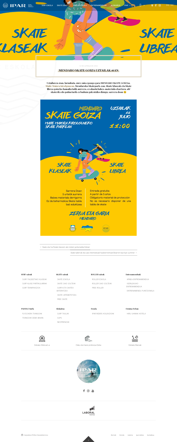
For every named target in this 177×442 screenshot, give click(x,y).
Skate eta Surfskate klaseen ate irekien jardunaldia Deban (66, 247)
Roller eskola (80, 5)
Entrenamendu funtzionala (140, 291)
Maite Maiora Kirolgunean (60, 86)
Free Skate (62, 299)
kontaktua (150, 435)
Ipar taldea (140, 435)
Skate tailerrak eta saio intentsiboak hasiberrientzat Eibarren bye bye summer (103, 252)
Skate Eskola (63, 279)
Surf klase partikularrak (34, 283)
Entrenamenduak (99, 5)
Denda (121, 435)
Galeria (130, 435)
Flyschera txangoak (32, 313)
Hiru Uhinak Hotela (136, 313)
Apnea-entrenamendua (138, 279)
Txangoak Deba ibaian (32, 318)
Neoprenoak (63, 322)
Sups (59, 318)
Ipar (126, 5)
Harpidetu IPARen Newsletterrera (36, 435)
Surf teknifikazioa (31, 288)
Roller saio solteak (102, 283)
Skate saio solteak (66, 283)
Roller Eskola (99, 279)
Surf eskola (47, 5)
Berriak (113, 435)
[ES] (172, 5)
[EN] (167, 5)
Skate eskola (63, 5)
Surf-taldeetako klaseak (34, 279)
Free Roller (98, 288)
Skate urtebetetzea (66, 295)
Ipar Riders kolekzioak (103, 313)
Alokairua (115, 5)
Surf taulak (63, 313)
